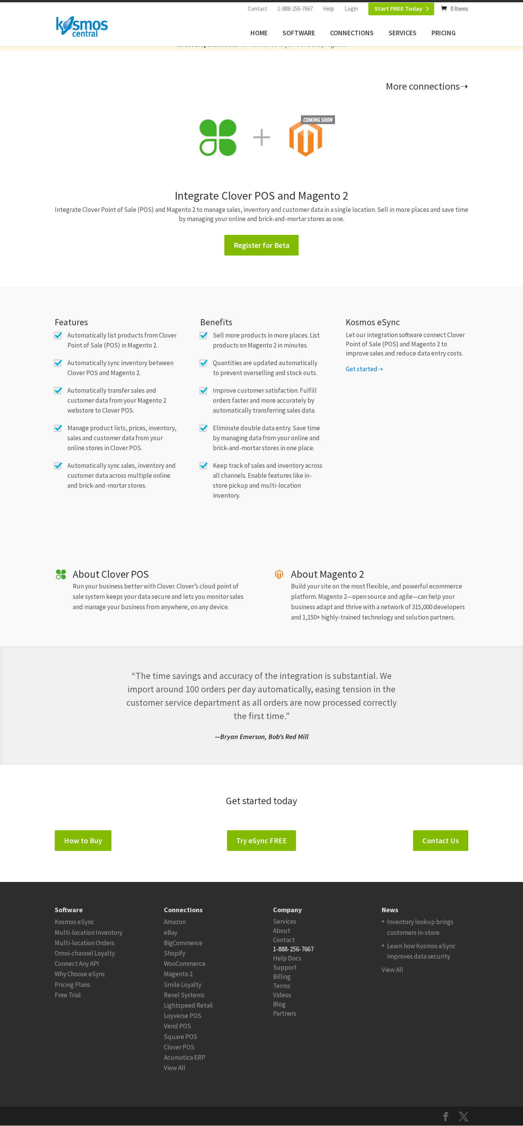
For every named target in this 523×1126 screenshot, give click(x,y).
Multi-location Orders (84, 943)
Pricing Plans (72, 984)
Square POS (180, 1037)
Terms (281, 986)
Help (328, 8)
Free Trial (68, 995)
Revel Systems (184, 995)
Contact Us (440, 840)
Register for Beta (261, 245)
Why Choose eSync (80, 974)
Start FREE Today (398, 8)
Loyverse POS (182, 1015)
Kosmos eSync (74, 922)
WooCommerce (185, 963)
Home (259, 32)
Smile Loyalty (182, 984)
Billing (282, 976)
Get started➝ (364, 369)
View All (174, 1068)
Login (351, 8)
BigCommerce (183, 943)
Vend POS (177, 1026)
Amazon (175, 922)
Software (299, 32)
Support (285, 967)
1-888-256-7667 (295, 8)
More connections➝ (427, 86)
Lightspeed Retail (188, 1005)
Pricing (443, 32)
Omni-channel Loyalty (85, 953)
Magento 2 (178, 974)
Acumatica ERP (184, 1057)
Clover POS (179, 1047)
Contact (257, 8)
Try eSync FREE (261, 840)
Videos (282, 995)
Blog (279, 1004)
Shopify (174, 953)
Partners (284, 1013)
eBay (170, 932)
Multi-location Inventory (89, 932)
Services (403, 32)
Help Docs (287, 958)
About (281, 930)
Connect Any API (77, 963)
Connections (352, 32)
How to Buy (83, 840)
